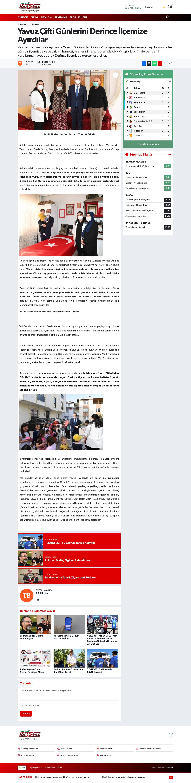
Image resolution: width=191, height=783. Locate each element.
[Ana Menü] (172, 17)
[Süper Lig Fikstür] (169, 154)
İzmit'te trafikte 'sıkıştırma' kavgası (126, 777)
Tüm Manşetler (28, 755)
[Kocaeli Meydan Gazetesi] (30, 7)
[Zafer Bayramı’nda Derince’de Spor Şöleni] (35, 658)
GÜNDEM (23, 17)
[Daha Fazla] (160, 63)
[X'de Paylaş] (149, 63)
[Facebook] (171, 735)
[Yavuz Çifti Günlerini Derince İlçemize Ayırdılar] (69, 100)
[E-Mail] (38, 600)
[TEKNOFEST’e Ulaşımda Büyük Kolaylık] (102, 658)
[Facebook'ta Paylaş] (144, 63)
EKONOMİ (46, 17)
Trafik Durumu (106, 749)
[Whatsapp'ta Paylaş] (154, 63)
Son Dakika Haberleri (69, 755)
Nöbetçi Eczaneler (29, 749)
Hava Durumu (67, 749)
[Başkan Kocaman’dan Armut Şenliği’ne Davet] (69, 658)
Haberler (22, 25)
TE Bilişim (42, 593)
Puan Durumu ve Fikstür (150, 749)
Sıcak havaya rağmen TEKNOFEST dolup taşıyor (65, 777)
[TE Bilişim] (26, 595)
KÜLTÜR (82, 17)
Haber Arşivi (105, 755)
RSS (23, 768)
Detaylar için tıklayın (148, 144)
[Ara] (168, 17)
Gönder (26, 713)
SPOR (73, 17)
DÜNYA (34, 17)
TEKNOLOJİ (61, 17)
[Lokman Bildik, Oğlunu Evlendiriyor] (35, 624)
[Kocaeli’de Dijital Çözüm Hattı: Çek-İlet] (69, 624)
